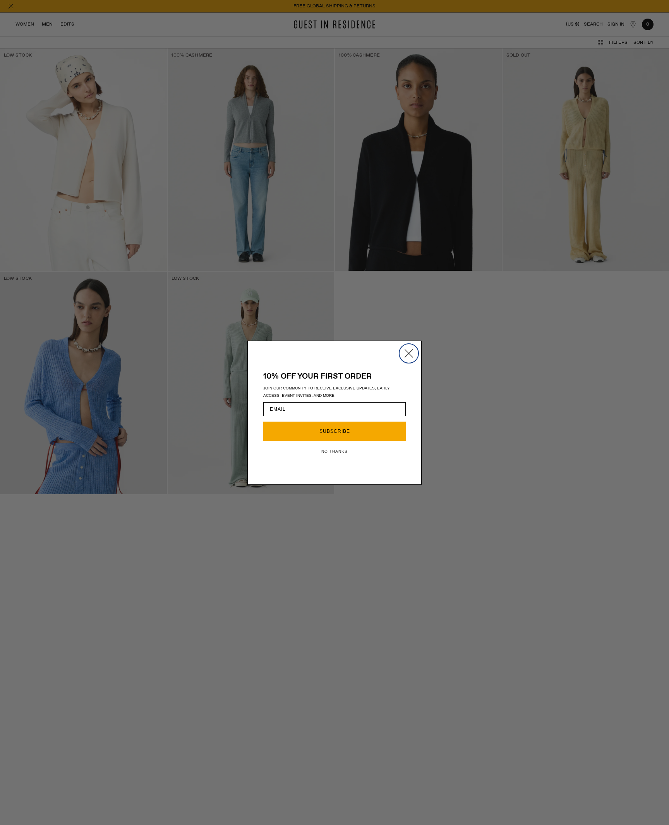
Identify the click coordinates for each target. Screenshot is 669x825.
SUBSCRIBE (334, 431)
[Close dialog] (409, 353)
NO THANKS (334, 451)
